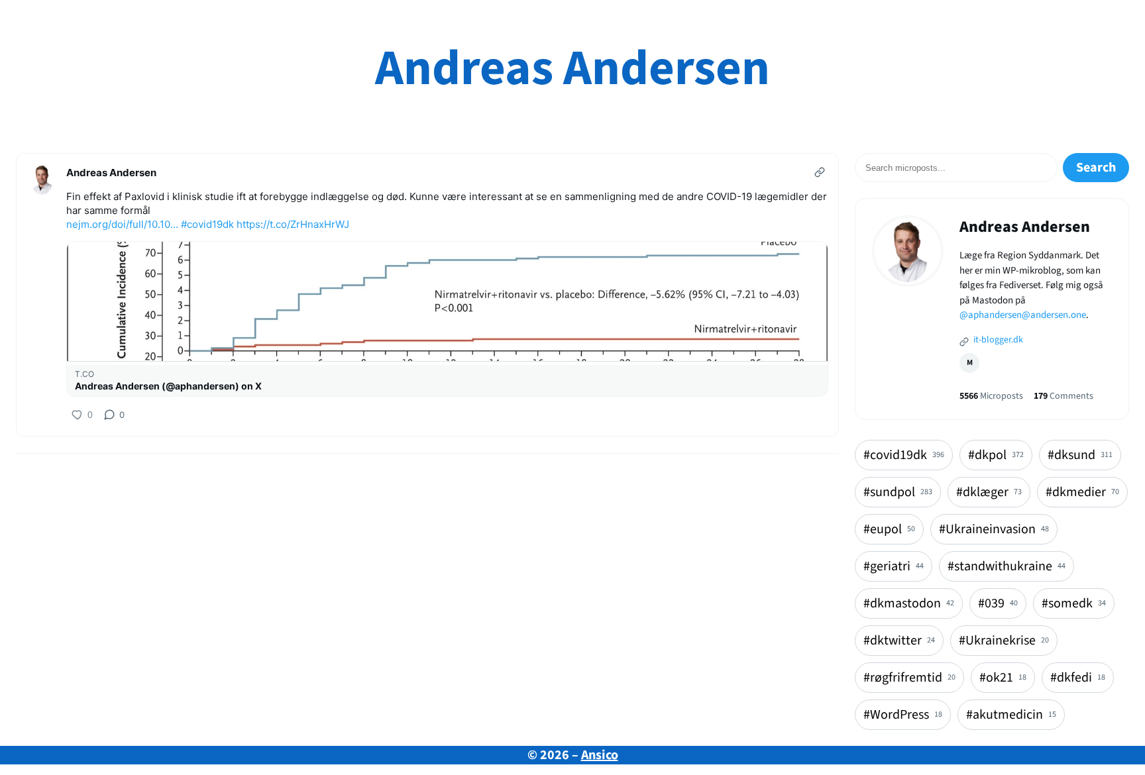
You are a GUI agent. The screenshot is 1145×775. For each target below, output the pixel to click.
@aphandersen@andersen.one (1022, 315)
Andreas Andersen (572, 68)
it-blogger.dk (997, 339)
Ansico (599, 755)
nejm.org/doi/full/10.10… (122, 224)
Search (1096, 167)
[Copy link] (819, 172)
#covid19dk (207, 224)
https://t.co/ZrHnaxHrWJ (293, 224)
